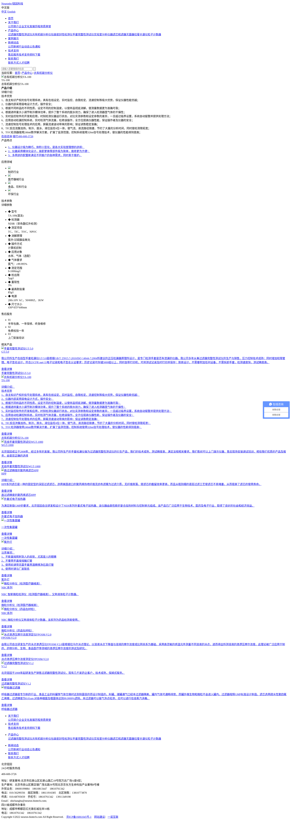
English (11, 11)
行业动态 (24, 46)
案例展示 (13, 38)
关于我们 (13, 22)
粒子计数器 (154, 34)
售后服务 (13, 54)
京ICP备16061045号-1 (78, 816)
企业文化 (24, 26)
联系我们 (13, 58)
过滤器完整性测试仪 (20, 34)
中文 (4, 11)
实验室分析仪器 (103, 34)
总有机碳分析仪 (41, 34)
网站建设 (99, 816)
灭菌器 (130, 34)
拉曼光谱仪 (141, 34)
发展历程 (35, 26)
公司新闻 (13, 46)
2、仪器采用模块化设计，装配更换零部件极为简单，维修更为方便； (49, 151)
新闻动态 (13, 42)
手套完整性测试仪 (83, 34)
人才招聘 (24, 62)
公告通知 (35, 46)
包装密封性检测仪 (61, 34)
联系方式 (13, 62)
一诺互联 (113, 816)
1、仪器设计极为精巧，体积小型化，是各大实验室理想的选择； (46, 147)
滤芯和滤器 (119, 34)
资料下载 (35, 54)
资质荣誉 (45, 26)
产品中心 (13, 30)
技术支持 (13, 50)
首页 (10, 18)
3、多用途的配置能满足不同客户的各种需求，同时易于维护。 (45, 155)
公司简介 (13, 26)
